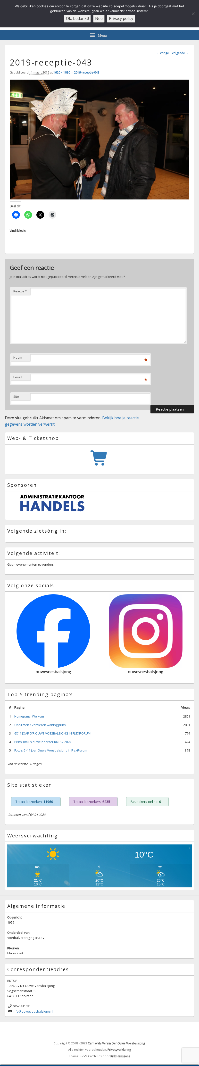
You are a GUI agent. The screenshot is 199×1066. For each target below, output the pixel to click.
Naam (17, 357)
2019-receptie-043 (86, 72)
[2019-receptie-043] (99, 198)
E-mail (17, 377)
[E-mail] (190, 1029)
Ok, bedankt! (77, 18)
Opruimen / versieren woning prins (40, 723)
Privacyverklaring (119, 1048)
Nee (99, 18)
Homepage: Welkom (29, 714)
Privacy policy (121, 18)
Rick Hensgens (120, 1054)
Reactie (20, 291)
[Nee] (193, 13)
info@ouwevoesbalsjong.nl (33, 1009)
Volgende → (180, 53)
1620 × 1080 (61, 72)
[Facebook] (179, 1029)
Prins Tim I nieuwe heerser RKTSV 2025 (42, 740)
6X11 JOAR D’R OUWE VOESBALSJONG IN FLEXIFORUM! (52, 731)
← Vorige (162, 53)
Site (16, 396)
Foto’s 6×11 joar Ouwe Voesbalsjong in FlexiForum (50, 748)
